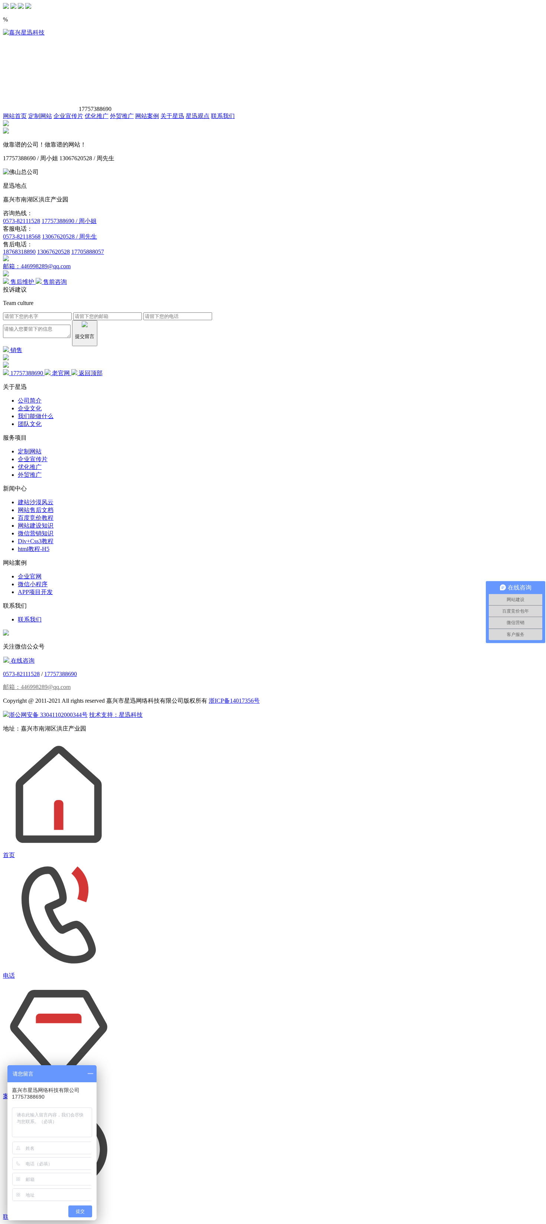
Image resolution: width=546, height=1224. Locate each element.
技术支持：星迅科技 (116, 715)
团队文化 (30, 424)
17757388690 (60, 674)
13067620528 (53, 252)
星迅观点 (197, 116)
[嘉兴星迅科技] (24, 32)
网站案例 (147, 116)
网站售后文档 (35, 510)
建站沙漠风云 (35, 502)
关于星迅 (172, 116)
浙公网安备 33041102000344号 (48, 715)
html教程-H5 (33, 549)
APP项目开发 (35, 592)
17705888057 (87, 252)
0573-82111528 (21, 221)
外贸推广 (122, 116)
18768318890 (19, 252)
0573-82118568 (21, 236)
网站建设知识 (35, 525)
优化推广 (96, 116)
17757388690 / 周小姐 (69, 221)
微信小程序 (33, 584)
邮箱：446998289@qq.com (37, 266)
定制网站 (40, 116)
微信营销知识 (35, 533)
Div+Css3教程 (35, 541)
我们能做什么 (35, 416)
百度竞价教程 (35, 518)
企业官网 (30, 576)
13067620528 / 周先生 (69, 236)
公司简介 (30, 400)
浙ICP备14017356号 (234, 701)
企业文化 (30, 408)
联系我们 (223, 116)
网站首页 (15, 116)
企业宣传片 (68, 116)
